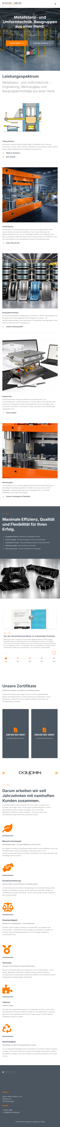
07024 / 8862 (8, 1110)
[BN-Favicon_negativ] (8, 1072)
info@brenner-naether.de (12, 1112)
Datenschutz (36, 1121)
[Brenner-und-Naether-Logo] (12, 3)
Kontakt (43, 1121)
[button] (30, 153)
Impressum (29, 1121)
